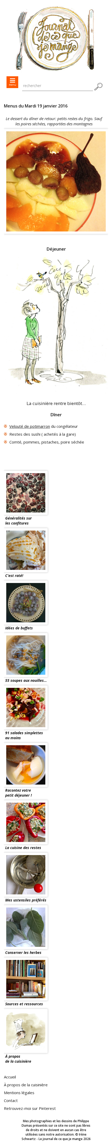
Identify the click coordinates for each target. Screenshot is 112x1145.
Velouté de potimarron (29, 426)
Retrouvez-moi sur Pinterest (30, 1108)
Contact (11, 1100)
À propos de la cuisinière (26, 1084)
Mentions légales (19, 1092)
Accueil (10, 1076)
